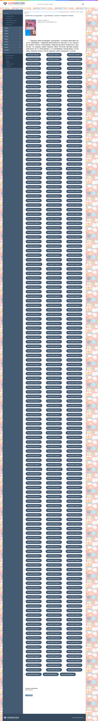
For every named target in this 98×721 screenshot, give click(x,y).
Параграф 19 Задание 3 (74, 236)
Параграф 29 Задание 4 (74, 355)
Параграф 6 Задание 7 (54, 109)
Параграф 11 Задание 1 (33, 155)
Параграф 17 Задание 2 (54, 214)
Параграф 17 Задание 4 (33, 218)
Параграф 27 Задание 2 (33, 332)
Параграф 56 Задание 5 (74, 647)
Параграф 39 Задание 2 (33, 483)
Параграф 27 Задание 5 (33, 337)
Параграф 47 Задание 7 (54, 569)
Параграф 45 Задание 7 (74, 542)
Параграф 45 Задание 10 (74, 546)
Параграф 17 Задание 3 (74, 214)
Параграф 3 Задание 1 (33, 68)
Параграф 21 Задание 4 (54, 268)
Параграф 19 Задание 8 (54, 246)
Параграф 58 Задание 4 (33, 669)
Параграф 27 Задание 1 (74, 328)
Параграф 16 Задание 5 (54, 209)
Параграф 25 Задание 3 (74, 309)
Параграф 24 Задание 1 (74, 296)
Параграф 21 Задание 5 (74, 268)
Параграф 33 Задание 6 (33, 414)
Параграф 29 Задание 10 (54, 364)
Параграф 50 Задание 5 (74, 601)
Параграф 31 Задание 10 (53, 387)
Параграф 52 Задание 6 (74, 624)
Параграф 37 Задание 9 (74, 464)
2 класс (6, 28)
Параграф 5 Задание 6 (54, 95)
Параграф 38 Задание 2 (33, 473)
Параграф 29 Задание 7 (74, 360)
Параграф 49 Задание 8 (74, 592)
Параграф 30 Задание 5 (33, 373)
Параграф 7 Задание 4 (33, 118)
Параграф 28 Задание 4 (54, 346)
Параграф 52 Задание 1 (33, 619)
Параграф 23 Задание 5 (54, 287)
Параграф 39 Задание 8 (33, 492)
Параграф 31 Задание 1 (54, 373)
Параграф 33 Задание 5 (74, 410)
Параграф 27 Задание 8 (33, 341)
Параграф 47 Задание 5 (74, 564)
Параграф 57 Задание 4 (33, 660)
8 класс (6, 44)
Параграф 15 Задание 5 (74, 200)
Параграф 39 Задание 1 (74, 478)
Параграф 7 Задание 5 (54, 118)
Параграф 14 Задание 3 (74, 191)
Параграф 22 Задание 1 (74, 273)
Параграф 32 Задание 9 (74, 401)
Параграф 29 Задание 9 (33, 364)
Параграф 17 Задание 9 (74, 223)
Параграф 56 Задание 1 (54, 642)
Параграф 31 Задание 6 (33, 382)
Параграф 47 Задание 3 (33, 564)
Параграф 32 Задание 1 (33, 391)
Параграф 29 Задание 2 (33, 355)
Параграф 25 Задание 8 (54, 318)
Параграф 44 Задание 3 (33, 533)
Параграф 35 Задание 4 (54, 442)
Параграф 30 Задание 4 (74, 369)
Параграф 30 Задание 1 (74, 364)
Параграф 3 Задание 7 (33, 77)
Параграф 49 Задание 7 (54, 592)
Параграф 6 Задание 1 (54, 100)
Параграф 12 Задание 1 (54, 173)
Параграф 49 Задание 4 (54, 587)
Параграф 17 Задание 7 (33, 223)
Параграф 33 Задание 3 (33, 410)
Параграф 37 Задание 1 (54, 455)
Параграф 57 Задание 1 (33, 656)
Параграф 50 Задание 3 (33, 601)
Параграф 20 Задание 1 (33, 250)
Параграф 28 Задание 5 (74, 346)
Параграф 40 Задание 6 (54, 501)
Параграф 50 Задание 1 (54, 596)
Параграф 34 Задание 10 (34, 432)
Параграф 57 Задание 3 (74, 656)
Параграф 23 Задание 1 (33, 282)
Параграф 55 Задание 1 (54, 637)
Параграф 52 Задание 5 (54, 624)
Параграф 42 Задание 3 (54, 519)
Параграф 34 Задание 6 (74, 423)
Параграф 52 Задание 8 (54, 628)
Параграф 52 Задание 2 (54, 619)
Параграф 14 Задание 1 (33, 191)
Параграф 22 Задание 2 (33, 277)
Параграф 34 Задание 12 (74, 432)
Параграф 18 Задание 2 (54, 227)
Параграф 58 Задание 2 (54, 665)
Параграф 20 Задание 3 (74, 250)
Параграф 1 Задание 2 (54, 54)
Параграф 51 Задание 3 (74, 610)
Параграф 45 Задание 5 (33, 542)
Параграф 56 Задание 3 (33, 647)
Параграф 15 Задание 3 (33, 200)
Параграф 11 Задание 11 (53, 168)
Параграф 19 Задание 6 (74, 241)
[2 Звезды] (27, 689)
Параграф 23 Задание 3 (74, 282)
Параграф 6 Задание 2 (75, 100)
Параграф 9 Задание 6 (33, 141)
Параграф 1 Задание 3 (75, 54)
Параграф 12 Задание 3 (33, 177)
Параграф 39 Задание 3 (54, 483)
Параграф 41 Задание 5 (54, 510)
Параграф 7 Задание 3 (75, 114)
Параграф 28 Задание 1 (54, 341)
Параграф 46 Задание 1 (33, 555)
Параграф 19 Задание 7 (33, 246)
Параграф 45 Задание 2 (54, 537)
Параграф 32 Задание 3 (74, 391)
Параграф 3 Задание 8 (54, 77)
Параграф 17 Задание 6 (74, 218)
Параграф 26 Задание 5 (33, 328)
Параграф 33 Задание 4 (54, 410)
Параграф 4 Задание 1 (33, 82)
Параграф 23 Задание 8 (54, 291)
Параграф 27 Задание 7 (74, 337)
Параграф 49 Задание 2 (74, 583)
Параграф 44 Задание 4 (54, 533)
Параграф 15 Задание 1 (54, 195)
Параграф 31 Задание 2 (74, 373)
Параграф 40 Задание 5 (33, 501)
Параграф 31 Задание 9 (33, 387)
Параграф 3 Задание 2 (54, 68)
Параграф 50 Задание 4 (54, 601)
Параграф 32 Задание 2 (54, 391)
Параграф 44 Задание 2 (74, 528)
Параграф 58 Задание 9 (67, 674)
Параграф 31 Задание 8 (74, 382)
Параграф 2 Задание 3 (33, 63)
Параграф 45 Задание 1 (33, 537)
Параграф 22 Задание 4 (74, 277)
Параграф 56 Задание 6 (33, 651)
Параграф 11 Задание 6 (74, 159)
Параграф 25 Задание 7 (33, 318)
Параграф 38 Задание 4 (74, 473)
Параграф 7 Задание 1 (33, 114)
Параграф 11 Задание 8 (54, 164)
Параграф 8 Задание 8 (33, 132)
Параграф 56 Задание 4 (54, 647)
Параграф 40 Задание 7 (74, 501)
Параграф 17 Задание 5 (54, 218)
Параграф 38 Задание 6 (54, 478)
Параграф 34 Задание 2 (54, 419)
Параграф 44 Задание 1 (54, 528)
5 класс (6, 36)
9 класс (6, 47)
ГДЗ (25, 11)
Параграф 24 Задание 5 (33, 305)
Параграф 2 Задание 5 (75, 63)
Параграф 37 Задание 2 (74, 455)
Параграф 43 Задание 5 (33, 528)
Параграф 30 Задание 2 (33, 369)
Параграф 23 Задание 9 (74, 291)
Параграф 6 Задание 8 (75, 109)
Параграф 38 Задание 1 (74, 469)
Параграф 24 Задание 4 (74, 300)
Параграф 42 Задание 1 (74, 514)
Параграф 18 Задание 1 (33, 227)
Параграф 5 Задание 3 (54, 91)
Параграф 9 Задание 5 (75, 136)
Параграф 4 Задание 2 (54, 82)
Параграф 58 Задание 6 (74, 669)
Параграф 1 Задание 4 (33, 59)
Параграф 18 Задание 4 (33, 232)
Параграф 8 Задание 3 (54, 123)
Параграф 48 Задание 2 (33, 574)
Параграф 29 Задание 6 (54, 360)
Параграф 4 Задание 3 (75, 82)
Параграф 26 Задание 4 (74, 323)
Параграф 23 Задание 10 (34, 296)
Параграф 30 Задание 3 (54, 369)
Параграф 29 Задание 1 (74, 350)
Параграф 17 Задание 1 (33, 214)
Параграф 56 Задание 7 (54, 651)
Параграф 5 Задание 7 (75, 95)
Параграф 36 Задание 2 (74, 446)
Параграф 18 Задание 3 (74, 227)
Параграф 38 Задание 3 (54, 473)
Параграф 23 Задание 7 (33, 291)
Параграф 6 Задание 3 (33, 104)
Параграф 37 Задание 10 (34, 469)
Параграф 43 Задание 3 (54, 524)
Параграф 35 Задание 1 (54, 437)
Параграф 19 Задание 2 (54, 236)
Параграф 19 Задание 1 (33, 236)
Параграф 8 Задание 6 (54, 127)
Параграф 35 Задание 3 (33, 442)
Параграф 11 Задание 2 (54, 155)
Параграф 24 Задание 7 (74, 305)
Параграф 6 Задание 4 (54, 104)
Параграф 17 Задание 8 (54, 223)
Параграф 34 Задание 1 (33, 419)
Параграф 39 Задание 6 (54, 487)
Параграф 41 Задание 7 (33, 514)
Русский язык (9, 18)
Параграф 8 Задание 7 (75, 127)
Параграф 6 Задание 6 (33, 109)
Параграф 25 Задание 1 (33, 309)
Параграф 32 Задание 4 (33, 396)
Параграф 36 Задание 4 (54, 451)
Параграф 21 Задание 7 (54, 273)
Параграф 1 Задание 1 (33, 54)
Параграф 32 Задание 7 (33, 401)
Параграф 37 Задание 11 (54, 469)
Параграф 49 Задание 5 (74, 587)
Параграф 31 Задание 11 (74, 387)
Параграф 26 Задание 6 (54, 328)
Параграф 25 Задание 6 (74, 314)
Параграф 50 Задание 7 (54, 606)
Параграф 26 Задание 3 (54, 323)
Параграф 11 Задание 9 (74, 164)
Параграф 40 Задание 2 (33, 496)
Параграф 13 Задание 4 (33, 186)
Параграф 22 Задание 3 (54, 277)
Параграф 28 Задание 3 (33, 346)
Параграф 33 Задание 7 (54, 414)
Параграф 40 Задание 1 (74, 492)
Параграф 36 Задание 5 (74, 451)
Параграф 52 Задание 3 (74, 619)
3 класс (6, 30)
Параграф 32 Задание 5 (54, 396)
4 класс (6, 33)
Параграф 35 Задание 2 (74, 437)
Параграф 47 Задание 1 (54, 560)
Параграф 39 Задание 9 (54, 492)
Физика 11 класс (40, 11)
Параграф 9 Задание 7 (54, 141)
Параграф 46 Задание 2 (54, 555)
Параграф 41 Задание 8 (54, 514)
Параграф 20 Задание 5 (54, 255)
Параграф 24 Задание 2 (33, 300)
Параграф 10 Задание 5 (33, 150)
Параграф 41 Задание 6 (74, 510)
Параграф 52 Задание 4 (33, 624)
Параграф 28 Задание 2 (74, 341)
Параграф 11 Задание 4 (33, 159)
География (8, 66)
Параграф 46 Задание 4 (33, 560)
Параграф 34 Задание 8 (54, 428)
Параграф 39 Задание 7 (74, 487)
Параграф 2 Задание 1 (54, 59)
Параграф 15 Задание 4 (54, 200)
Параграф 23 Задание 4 (33, 287)
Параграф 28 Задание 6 (33, 350)
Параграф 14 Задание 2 (54, 191)
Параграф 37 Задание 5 (54, 460)
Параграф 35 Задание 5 (74, 442)
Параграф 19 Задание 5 (54, 241)
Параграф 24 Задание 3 (54, 300)
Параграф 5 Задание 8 (33, 100)
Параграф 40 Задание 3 (54, 496)
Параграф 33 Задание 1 (54, 405)
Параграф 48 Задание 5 (33, 578)
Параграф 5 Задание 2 (33, 91)
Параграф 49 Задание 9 (33, 596)
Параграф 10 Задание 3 (54, 145)
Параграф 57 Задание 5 (54, 660)
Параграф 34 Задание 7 (33, 428)
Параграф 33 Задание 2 (74, 405)
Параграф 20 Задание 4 (33, 255)
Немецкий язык (10, 64)
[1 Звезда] (25, 689)
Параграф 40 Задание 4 (74, 496)
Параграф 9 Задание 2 (75, 132)
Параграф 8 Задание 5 (33, 127)
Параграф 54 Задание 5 (33, 637)
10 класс (6, 50)
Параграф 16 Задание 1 (33, 205)
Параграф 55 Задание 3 (33, 642)
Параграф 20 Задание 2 (54, 250)
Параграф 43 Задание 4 (74, 524)
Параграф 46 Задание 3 (74, 555)
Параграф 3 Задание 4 (33, 72)
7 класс (6, 41)
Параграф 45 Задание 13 (74, 551)
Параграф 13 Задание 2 (54, 182)
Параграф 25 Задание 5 (54, 314)
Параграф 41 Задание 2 (54, 505)
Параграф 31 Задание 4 (54, 378)
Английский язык (10, 16)
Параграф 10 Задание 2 (33, 145)
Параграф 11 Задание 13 (34, 173)
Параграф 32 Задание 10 (34, 405)
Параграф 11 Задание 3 (74, 155)
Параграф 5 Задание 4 (75, 91)
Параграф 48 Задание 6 (54, 578)
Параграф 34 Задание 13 (34, 437)
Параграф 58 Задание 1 (33, 665)
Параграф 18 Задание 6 (74, 232)
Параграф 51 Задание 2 (54, 610)
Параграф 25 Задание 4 (33, 314)
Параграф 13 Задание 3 (74, 182)
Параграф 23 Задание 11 (54, 296)
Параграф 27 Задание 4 (74, 332)
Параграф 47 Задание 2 (74, 560)
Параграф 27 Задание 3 (54, 332)
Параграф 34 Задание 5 (54, 423)
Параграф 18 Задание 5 (54, 232)
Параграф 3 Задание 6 (75, 72)
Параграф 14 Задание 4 (33, 195)
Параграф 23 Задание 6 (74, 287)
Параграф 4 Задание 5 (54, 86)
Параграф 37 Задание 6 (74, 460)
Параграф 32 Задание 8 (54, 401)
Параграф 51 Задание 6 (74, 615)
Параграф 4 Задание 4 (33, 86)
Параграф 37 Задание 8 (54, 464)
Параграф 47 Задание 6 (33, 569)
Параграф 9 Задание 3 (33, 136)
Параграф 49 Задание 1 (54, 583)
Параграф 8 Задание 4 (75, 123)
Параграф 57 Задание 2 (54, 656)
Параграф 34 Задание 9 (74, 428)
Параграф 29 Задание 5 (33, 360)
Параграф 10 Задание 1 (74, 141)
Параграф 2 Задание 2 (75, 59)
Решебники (29, 11)
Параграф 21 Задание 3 (33, 268)
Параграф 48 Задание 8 (33, 583)
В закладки (29, 695)
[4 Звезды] (30, 689)
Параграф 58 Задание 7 (33, 674)
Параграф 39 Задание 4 (74, 483)
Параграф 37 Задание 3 (33, 460)
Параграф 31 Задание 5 (74, 378)
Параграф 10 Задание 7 (74, 150)
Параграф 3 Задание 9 (75, 77)
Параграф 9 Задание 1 (54, 132)
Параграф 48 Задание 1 (74, 569)
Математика (9, 24)
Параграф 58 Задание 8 (50, 674)
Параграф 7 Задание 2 (54, 114)
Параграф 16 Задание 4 (33, 209)
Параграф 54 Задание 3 (54, 633)
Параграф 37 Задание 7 (33, 464)
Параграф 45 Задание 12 (54, 551)
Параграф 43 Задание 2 (33, 524)
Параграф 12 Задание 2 (74, 173)
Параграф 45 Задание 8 (33, 546)
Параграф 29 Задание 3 (54, 355)
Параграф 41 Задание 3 (74, 505)
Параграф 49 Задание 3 (33, 587)
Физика (7, 61)
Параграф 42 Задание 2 (33, 519)
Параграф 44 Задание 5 (74, 533)
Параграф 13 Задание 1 (33, 182)
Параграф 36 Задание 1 (54, 446)
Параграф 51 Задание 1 (33, 610)
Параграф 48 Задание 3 (54, 574)
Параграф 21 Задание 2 (74, 264)
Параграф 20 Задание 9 (74, 259)
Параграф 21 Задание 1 (54, 264)
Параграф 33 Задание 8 (74, 414)
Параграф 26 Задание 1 (74, 318)
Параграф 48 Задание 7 (74, 578)
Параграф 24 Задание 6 (54, 305)
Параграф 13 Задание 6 (74, 186)
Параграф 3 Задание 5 (54, 72)
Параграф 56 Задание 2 (74, 642)
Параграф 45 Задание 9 (53, 546)
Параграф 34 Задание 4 (33, 423)
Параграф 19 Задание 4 (33, 241)
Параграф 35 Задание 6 (33, 446)
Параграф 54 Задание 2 (33, 633)
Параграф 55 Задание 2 (74, 637)
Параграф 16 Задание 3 (74, 205)
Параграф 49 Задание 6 (33, 592)
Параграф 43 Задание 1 (74, 519)
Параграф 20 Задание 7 (33, 259)
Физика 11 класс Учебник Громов (51, 11)
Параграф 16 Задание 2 (54, 205)
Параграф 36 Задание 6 (33, 455)
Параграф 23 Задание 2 (54, 282)
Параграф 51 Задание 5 (54, 615)
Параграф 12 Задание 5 (74, 177)
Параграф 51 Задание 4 (33, 615)
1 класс (6, 13)
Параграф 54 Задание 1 (74, 628)
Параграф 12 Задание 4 (54, 177)
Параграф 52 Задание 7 (33, 628)
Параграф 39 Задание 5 (33, 487)
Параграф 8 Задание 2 (33, 123)
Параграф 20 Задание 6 (74, 255)
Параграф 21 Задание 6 (33, 273)
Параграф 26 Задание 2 (33, 323)
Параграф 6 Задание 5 (75, 104)
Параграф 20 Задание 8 (54, 259)
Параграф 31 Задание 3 (33, 378)
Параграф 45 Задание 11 (34, 551)
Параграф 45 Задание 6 (54, 542)
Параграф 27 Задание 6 (54, 337)
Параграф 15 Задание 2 (74, 195)
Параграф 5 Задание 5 (33, 95)
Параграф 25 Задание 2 (54, 309)
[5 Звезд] (32, 689)
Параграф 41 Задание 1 (33, 505)
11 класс (6, 52)
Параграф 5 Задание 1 (75, 86)
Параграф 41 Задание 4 (33, 510)
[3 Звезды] (29, 689)
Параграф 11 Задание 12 (74, 168)
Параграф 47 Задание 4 (54, 564)
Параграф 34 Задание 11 (54, 432)
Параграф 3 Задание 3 (75, 68)
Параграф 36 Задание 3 (33, 451)
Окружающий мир (10, 22)
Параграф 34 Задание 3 (74, 419)
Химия (7, 59)
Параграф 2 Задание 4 (54, 63)
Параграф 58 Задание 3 (74, 665)
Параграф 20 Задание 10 (34, 264)
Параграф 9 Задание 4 (54, 136)
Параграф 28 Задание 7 (54, 350)
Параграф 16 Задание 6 (74, 209)
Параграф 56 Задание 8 (74, 651)
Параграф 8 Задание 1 (75, 118)
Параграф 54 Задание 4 (74, 633)
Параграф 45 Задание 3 (74, 537)
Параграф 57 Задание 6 (74, 660)
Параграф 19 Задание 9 (74, 246)
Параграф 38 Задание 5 (33, 478)
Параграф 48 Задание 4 (74, 574)
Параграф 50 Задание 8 (74, 606)
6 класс (6, 39)
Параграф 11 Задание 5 (54, 159)
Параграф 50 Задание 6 (33, 606)
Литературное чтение (11, 20)
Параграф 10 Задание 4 (74, 145)
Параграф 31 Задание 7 (54, 382)
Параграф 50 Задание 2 (74, 596)
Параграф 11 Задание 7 (33, 164)
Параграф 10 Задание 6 (54, 150)
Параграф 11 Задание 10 (34, 168)
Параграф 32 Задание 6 (74, 396)
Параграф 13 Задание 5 (54, 186)
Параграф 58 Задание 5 (54, 669)
